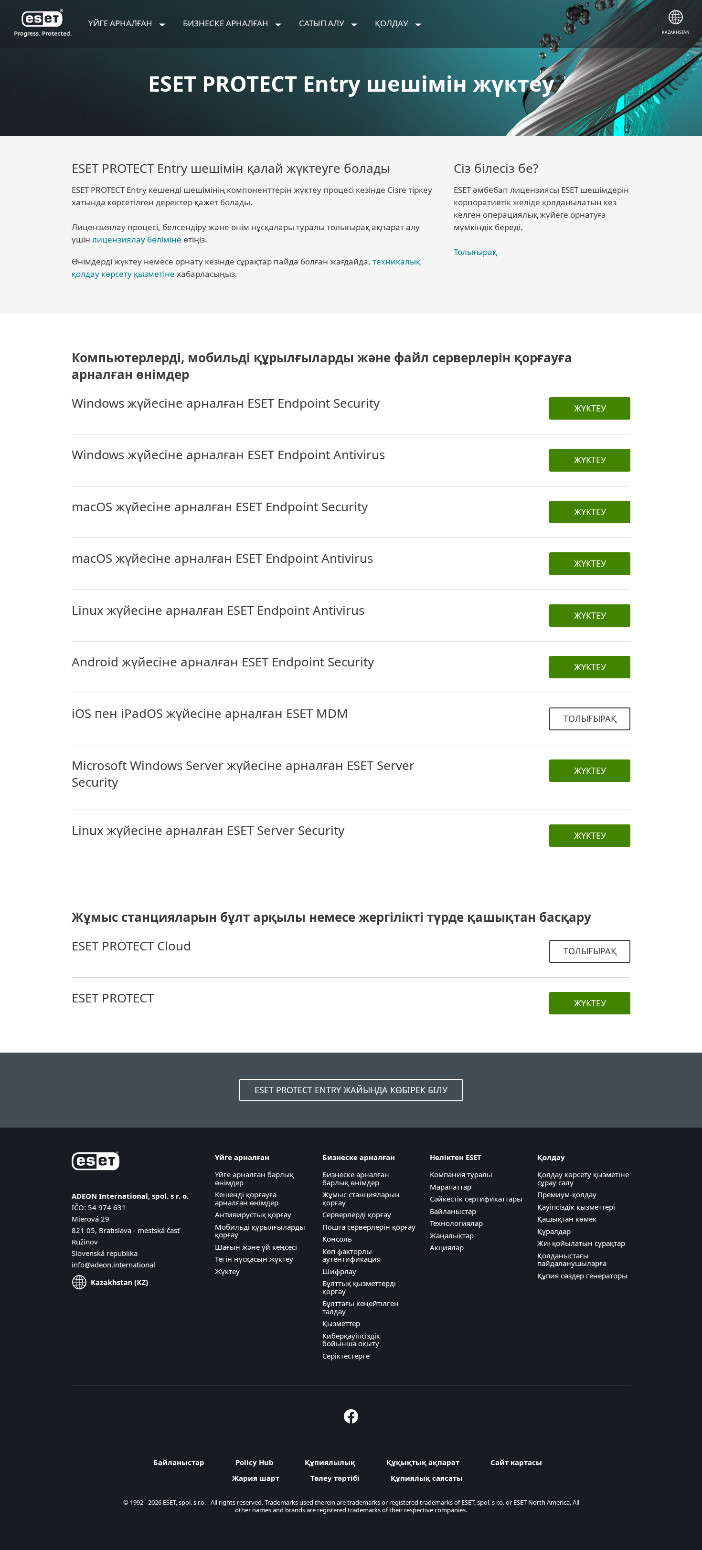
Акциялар (447, 1247)
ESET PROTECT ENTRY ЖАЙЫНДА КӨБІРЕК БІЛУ (351, 1090)
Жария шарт (255, 1478)
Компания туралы (461, 1174)
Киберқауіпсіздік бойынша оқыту (351, 1340)
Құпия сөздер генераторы (582, 1275)
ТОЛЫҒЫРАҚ (590, 718)
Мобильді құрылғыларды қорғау (260, 1231)
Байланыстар (453, 1211)
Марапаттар (450, 1186)
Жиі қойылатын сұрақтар (581, 1243)
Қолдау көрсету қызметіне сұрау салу (583, 1178)
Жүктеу (227, 1271)
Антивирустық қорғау (253, 1214)
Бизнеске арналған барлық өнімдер (355, 1178)
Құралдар (554, 1231)
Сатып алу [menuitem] (322, 23)
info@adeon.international (113, 1264)
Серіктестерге (346, 1355)
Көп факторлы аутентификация (351, 1255)
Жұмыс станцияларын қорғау (361, 1198)
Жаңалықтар (452, 1235)
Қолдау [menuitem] (392, 23)
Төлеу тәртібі (335, 1478)
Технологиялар (456, 1223)
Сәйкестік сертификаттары (476, 1198)
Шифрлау (339, 1271)
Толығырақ (475, 251)
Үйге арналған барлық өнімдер (254, 1178)
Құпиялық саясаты (427, 1478)
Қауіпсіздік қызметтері (576, 1207)
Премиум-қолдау (566, 1194)
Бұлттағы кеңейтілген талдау (360, 1307)
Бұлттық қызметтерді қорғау (359, 1287)
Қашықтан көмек (566, 1218)
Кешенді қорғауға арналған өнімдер (246, 1198)
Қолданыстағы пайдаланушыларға (571, 1259)
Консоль (337, 1239)
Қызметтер (341, 1323)
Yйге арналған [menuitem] (121, 23)
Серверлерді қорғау (356, 1214)
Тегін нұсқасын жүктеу (254, 1259)
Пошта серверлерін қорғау (368, 1227)
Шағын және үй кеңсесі (256, 1247)
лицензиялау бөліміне (136, 239)
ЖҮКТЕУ (590, 408)
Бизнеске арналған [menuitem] (226, 23)
